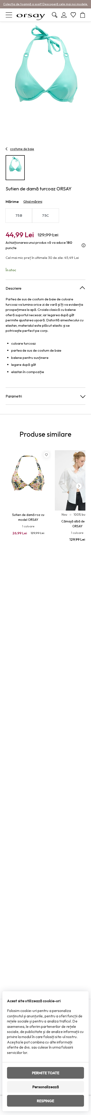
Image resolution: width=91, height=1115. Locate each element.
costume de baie (22, 149)
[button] (79, 486)
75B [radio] (18, 215)
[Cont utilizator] (64, 15)
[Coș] (82, 15)
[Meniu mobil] (9, 15)
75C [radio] (45, 215)
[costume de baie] (7, 149)
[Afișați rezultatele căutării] (54, 15)
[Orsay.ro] (31, 15)
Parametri (14, 396)
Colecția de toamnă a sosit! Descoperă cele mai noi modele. (45, 4)
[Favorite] (73, 15)
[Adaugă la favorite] (46, 455)
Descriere (13, 288)
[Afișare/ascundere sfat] (83, 245)
